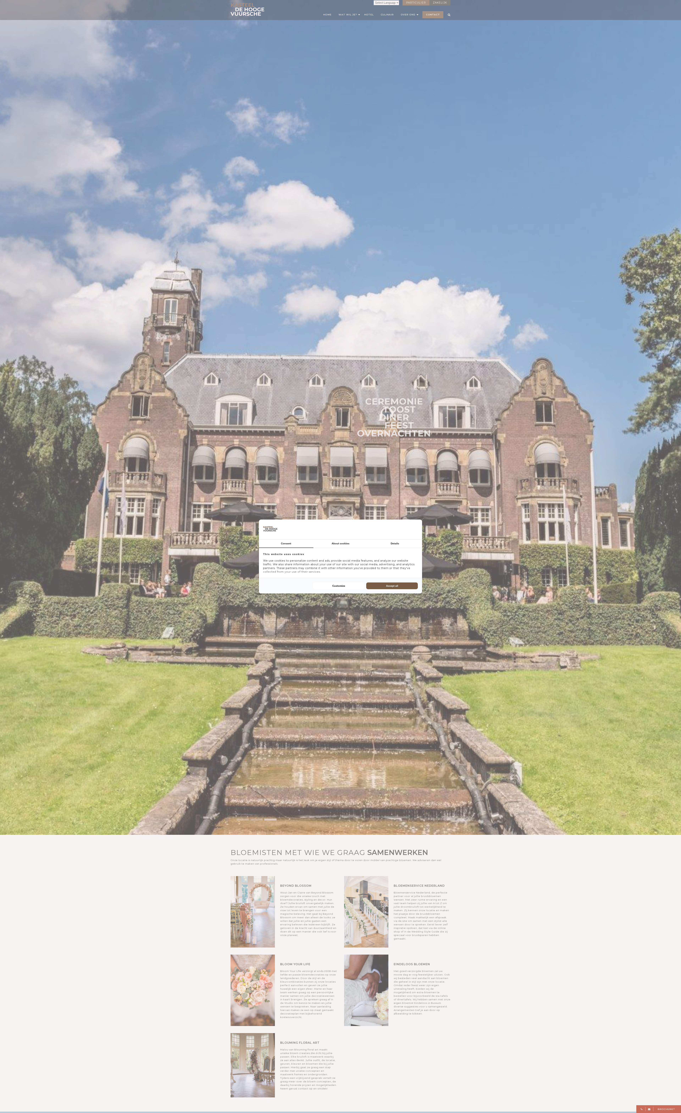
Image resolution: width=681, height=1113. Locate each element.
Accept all (392, 585)
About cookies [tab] (340, 543)
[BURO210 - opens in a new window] (404, 529)
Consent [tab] (286, 543)
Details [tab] (395, 543)
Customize (338, 585)
